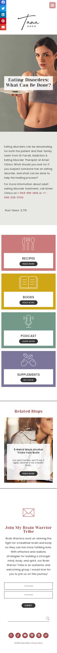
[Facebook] (32, 635)
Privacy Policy (36, 643)
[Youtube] (25, 635)
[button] (52, 5)
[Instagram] (11, 635)
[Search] (45, 617)
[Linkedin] (39, 635)
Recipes (28, 258)
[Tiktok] (18, 635)
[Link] (46, 635)
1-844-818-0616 (28, 193)
